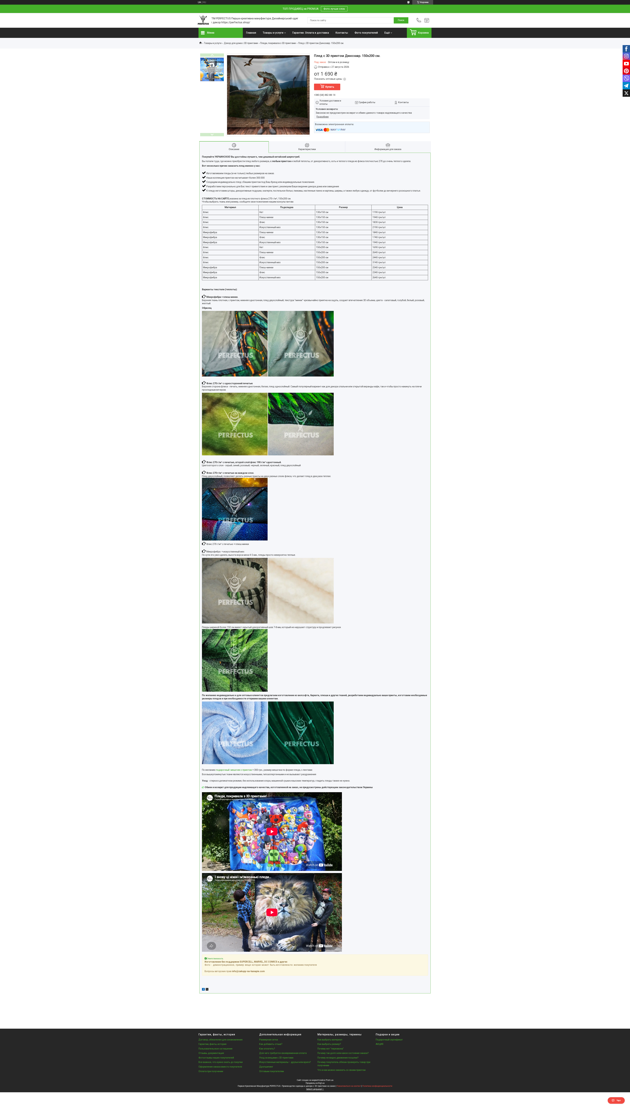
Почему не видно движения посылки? (337, 1057)
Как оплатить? (267, 1048)
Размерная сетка (268, 1039)
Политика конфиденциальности (377, 1086)
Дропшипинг (266, 1066)
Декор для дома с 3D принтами (241, 43)
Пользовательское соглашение (215, 1048)
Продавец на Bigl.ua (315, 1083)
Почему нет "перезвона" (330, 1048)
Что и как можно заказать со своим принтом (341, 1070)
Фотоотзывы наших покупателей (216, 1057)
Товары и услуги (273, 32)
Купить (329, 86)
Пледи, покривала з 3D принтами (278, 43)
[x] (207, 989)
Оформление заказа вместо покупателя (220, 1066)
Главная (251, 32)
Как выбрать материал (329, 1039)
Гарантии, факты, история (212, 1044)
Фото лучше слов (334, 8)
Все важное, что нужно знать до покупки (221, 1062)
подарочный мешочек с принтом (234, 770)
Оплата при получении (211, 1071)
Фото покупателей (366, 32)
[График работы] (426, 20)
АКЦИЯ (379, 1044)
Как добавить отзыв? (270, 1044)
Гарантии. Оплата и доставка (310, 32)
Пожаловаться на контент (349, 1086)
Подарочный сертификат (389, 1039)
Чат (619, 1100)
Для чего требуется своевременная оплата (283, 1053)
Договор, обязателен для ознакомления (220, 1039)
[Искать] (401, 20)
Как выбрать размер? (329, 1044)
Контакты (342, 32)
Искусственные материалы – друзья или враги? (285, 1062)
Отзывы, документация (211, 1053)
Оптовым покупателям (271, 1071)
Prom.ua (329, 1080)
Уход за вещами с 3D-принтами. (276, 1057)
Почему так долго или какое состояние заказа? (343, 1053)
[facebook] (203, 989)
